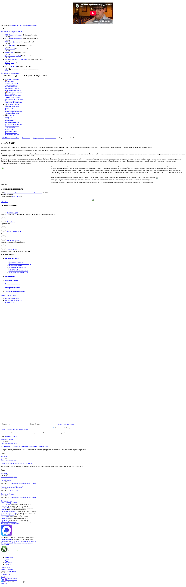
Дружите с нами (10, 302)
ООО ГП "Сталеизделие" (9, 513)
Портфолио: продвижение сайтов (44, 138)
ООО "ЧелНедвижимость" (14, 38)
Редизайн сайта (6, 480)
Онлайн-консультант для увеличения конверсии (17, 463)
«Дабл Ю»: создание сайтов (10, 138)
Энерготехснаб (10, 49)
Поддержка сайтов (13, 104)
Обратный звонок (11, 578)
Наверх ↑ (4, 583)
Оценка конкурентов (15, 265)
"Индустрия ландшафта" (13, 56)
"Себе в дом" (9, 63)
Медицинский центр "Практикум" (16, 59)
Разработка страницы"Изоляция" (12, 487)
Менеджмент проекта (12, 88)
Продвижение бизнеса (14, 92)
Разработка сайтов (13, 79)
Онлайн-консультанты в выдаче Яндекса (14, 429)
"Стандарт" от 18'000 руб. (13, 96)
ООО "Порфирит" (11, 45)
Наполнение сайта (11, 87)
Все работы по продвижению (10, 73)
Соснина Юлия (12, 249)
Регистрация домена (11, 85)
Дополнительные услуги (13, 90)
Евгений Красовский (14, 231)
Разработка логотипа (11, 83)
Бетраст (3, 509)
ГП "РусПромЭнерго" (8, 511)
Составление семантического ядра (20, 264)
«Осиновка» (5, 518)
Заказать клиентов (7, 569)
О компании (26, 138)
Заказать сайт (5, 567)
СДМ (6, 70)
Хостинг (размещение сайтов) (15, 291)
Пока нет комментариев (9, 443)
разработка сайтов (15, 25)
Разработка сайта (10, 119)
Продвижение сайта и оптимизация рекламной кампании (23, 193)
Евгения (4, 456)
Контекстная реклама (12, 101)
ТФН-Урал (4, 202)
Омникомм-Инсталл (7, 515)
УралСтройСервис (7, 508)
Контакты (32, 541)
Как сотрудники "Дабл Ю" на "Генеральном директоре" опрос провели (24, 446)
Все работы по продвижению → (11, 523)
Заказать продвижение (8, 295)
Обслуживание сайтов (12, 106)
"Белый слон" (9, 52)
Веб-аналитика (13, 269)
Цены (17, 541)
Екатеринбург (5, 574)
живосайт (8, 436)
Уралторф (4, 506)
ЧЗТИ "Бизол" (14, 490)
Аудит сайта (9, 108)
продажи (16, 436)
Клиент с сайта (10, 94)
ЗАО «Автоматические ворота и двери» (23, 483)
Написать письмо (11, 580)
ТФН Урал (4, 516)
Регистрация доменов (12, 288)
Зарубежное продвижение (13, 102)
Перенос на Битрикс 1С (8, 494)
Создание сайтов (6, 539)
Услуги (12, 541)
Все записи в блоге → (8, 501)
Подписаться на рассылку (66, 424)
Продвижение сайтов (12, 122)
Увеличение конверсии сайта (18, 272)
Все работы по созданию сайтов (11, 31)
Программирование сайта (13, 111)
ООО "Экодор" (6, 504)
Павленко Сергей (12, 213)
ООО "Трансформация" (13, 42)
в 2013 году (16, 196)
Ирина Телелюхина (13, 240)
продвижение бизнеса (30, 25)
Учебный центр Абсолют (9, 503)
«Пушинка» (5, 520)
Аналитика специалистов (13, 300)
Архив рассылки (128, 427)
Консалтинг (8, 117)
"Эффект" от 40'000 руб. (13, 97)
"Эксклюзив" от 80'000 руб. (14, 99)
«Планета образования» (8, 522)
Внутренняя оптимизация (17, 267)
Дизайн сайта (9, 81)
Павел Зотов (11, 222)
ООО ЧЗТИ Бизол (11, 66)
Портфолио (24, 541)
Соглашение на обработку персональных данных (17, 543)
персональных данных (77, 428)
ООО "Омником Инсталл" (14, 35)
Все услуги (10, 115)
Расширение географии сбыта (18, 271)
